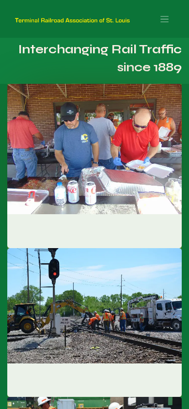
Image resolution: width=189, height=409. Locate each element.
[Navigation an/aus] (164, 19)
